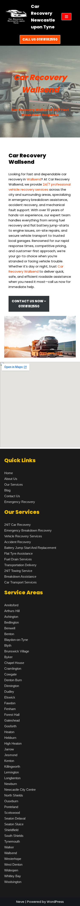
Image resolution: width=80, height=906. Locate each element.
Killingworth (12, 766)
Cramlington (12, 668)
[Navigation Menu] (66, 16)
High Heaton (13, 743)
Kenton (9, 761)
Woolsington (12, 882)
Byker (8, 657)
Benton (9, 634)
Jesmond (10, 755)
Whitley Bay (12, 876)
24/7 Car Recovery (17, 524)
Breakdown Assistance (20, 576)
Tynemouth (12, 841)
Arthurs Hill (12, 611)
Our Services (13, 484)
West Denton (13, 864)
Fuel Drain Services (18, 559)
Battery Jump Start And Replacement (30, 547)
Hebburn (10, 737)
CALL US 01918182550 (40, 39)
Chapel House (14, 663)
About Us (10, 479)
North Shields (13, 795)
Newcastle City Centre (20, 789)
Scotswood (12, 812)
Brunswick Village (16, 651)
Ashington (11, 616)
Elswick (9, 697)
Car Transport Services (20, 582)
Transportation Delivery (20, 565)
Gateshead (12, 720)
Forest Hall (11, 714)
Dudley (9, 691)
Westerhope (12, 859)
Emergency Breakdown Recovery (28, 530)
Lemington (11, 772)
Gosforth (10, 726)
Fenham (10, 709)
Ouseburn (11, 801)
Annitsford (11, 605)
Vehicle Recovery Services (23, 536)
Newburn (10, 784)
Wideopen (11, 870)
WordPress (55, 901)
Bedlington (11, 622)
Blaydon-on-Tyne (16, 640)
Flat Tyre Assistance (18, 553)
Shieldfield (11, 830)
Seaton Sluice (13, 824)
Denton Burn (13, 680)
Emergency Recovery (19, 502)
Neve (20, 901)
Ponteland (11, 807)
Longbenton (12, 778)
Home (8, 473)
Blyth (7, 645)
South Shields (13, 835)
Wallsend (10, 853)
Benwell (9, 628)
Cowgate (10, 674)
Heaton (9, 732)
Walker (9, 847)
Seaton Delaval (14, 818)
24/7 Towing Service (18, 571)
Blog (7, 490)
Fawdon (9, 703)
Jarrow (9, 749)
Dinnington (11, 686)
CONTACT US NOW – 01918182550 (29, 303)
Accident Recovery (17, 542)
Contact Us (12, 496)
